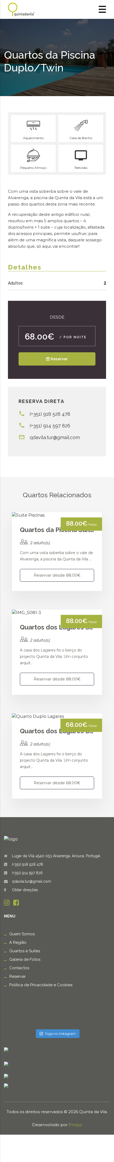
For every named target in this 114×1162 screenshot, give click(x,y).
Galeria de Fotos (24, 959)
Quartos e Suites (24, 951)
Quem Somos (22, 934)
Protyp (75, 1124)
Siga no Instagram (60, 1033)
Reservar (17, 976)
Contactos (19, 968)
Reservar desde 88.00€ (57, 575)
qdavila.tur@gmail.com (55, 437)
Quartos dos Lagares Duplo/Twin (57, 731)
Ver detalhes (57, 515)
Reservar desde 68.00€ (57, 782)
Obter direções (25, 890)
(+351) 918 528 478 (50, 414)
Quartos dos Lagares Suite (57, 627)
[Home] (21, 8)
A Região (18, 942)
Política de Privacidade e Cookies (40, 985)
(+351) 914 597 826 (50, 425)
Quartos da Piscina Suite (57, 530)
